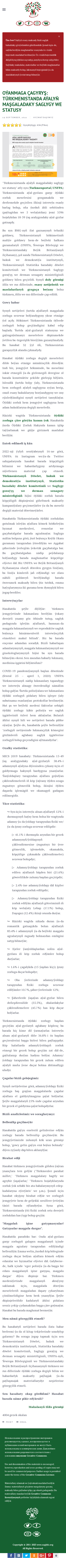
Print (9, 1422)
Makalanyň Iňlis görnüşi (46, 1407)
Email (23, 1422)
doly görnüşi (54, 279)
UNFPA (57, 188)
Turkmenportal (40, 188)
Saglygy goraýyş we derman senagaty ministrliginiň (33, 491)
